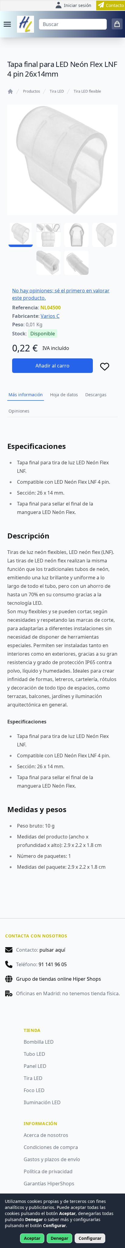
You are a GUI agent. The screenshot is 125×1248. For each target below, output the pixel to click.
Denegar (59, 1238)
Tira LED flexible (87, 91)
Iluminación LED (42, 1102)
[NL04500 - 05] (48, 263)
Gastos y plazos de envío (52, 1159)
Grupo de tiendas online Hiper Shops (58, 979)
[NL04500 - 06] (76, 263)
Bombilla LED (39, 1042)
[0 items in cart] (117, 23)
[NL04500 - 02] (48, 235)
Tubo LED (34, 1054)
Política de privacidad (48, 1171)
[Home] (10, 91)
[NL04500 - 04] (104, 235)
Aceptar (32, 1238)
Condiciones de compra (51, 1147)
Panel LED (35, 1066)
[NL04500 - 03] (76, 235)
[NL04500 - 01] (20, 235)
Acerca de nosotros (46, 1135)
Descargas (95, 394)
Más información (25, 394)
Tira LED (57, 91)
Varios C (50, 316)
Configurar (90, 1238)
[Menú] (7, 24)
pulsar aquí (52, 950)
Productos (31, 91)
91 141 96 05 (53, 964)
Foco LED (34, 1090)
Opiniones (18, 411)
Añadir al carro (52, 365)
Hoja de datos (64, 394)
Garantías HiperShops (49, 1183)
